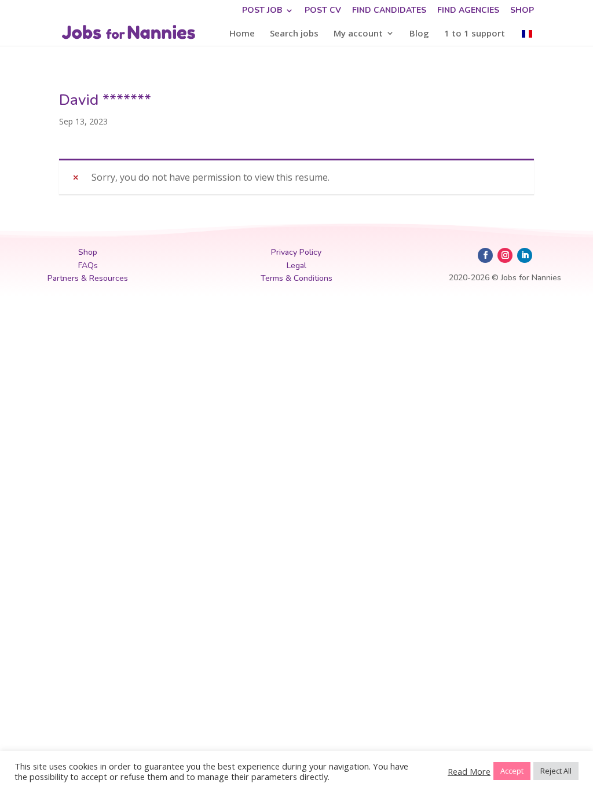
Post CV (323, 11)
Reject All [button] (556, 771)
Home (242, 34)
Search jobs (294, 34)
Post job (262, 11)
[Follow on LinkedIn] (524, 255)
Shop (522, 11)
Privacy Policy (296, 252)
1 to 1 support (474, 34)
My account (358, 34)
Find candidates (389, 11)
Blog (419, 34)
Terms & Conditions (296, 278)
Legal (296, 265)
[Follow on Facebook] (485, 255)
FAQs (88, 265)
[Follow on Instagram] (505, 255)
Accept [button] (512, 771)
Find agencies (468, 11)
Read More (469, 771)
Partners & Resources (87, 278)
